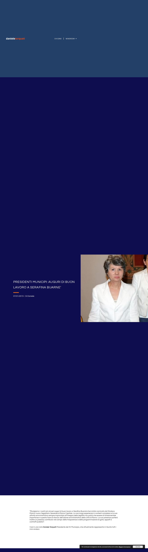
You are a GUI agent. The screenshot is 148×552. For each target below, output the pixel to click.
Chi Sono (58, 38)
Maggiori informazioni (124, 547)
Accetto (138, 547)
